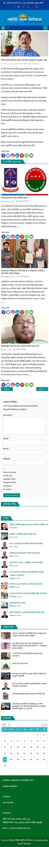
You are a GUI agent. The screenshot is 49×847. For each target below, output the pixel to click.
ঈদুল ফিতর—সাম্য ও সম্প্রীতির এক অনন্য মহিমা (26, 562)
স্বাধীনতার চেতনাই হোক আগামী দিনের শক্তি (25, 553)
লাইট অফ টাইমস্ (22, 64)
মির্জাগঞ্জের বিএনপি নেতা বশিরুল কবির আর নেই (20, 346)
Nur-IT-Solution (24, 843)
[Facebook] (3, 155)
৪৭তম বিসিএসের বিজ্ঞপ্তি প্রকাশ (43, 389)
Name (6, 438)
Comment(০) (35, 64)
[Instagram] (12, 155)
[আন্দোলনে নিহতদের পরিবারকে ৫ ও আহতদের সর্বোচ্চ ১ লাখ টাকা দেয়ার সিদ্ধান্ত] (24, 253)
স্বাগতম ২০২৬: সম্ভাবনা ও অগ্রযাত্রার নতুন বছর (26, 584)
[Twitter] (8, 155)
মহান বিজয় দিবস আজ (17, 603)
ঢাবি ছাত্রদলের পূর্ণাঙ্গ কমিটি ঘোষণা (14, 198)
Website (6, 458)
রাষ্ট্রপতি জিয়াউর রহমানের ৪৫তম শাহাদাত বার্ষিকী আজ (29, 524)
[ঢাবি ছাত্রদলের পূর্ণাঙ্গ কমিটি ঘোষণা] (24, 180)
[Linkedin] (17, 155)
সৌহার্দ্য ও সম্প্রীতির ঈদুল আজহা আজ (23, 534)
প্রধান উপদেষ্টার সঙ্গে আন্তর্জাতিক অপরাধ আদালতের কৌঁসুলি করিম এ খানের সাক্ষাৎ (8, 389)
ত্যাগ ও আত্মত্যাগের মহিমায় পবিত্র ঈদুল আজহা (26, 543)
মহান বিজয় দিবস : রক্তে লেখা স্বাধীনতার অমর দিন (27, 612)
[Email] (31, 155)
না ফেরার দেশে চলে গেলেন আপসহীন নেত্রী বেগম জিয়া (28, 593)
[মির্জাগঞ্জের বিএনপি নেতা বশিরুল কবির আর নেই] (24, 329)
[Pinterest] (22, 155)
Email (6, 448)
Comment (8, 415)
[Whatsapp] (26, 155)
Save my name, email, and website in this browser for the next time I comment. (9, 480)
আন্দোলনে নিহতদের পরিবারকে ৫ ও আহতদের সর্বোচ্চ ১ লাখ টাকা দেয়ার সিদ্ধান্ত (23, 272)
